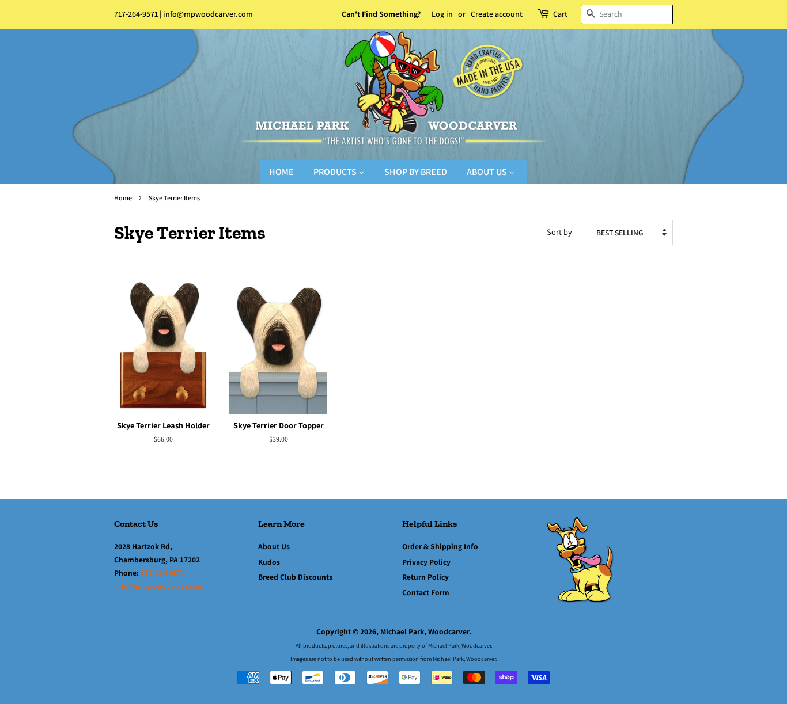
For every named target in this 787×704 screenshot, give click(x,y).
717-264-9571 (136, 14)
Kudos (269, 562)
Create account (497, 14)
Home (281, 172)
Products (335, 172)
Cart (560, 14)
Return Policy (425, 577)
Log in (442, 14)
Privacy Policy (426, 562)
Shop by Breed (415, 172)
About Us (488, 172)
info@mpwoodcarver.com (208, 14)
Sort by (559, 231)
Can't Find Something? (381, 14)
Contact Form (425, 592)
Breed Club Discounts (295, 577)
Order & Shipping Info (440, 546)
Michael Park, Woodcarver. (425, 631)
